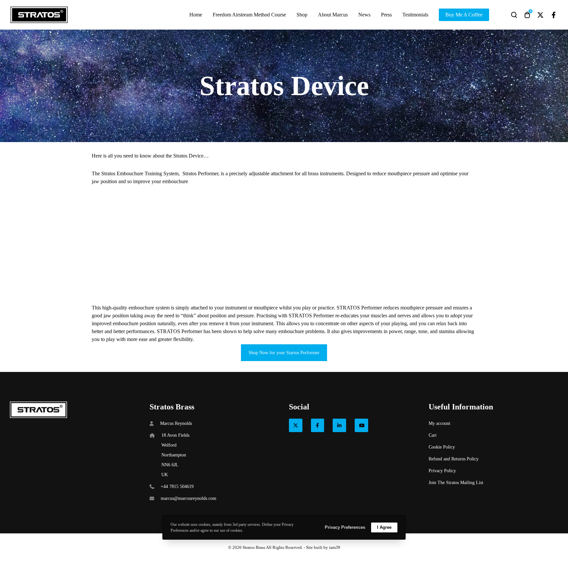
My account (439, 423)
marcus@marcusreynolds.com (188, 498)
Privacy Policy (442, 470)
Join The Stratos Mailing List (456, 482)
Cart (433, 435)
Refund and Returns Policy (454, 458)
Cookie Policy (442, 447)
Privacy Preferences (345, 527)
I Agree (384, 527)
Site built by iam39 (323, 547)
